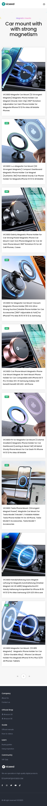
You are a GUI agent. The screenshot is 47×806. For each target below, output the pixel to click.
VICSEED (20, 800)
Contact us (6, 702)
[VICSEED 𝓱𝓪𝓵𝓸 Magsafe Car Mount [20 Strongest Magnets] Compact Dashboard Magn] (23, 141)
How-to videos (7, 734)
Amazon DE (7, 719)
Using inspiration (8, 749)
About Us (5, 698)
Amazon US (8, 714)
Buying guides (7, 745)
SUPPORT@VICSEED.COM (13, 778)
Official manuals (8, 729)
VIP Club (5, 760)
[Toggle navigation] (44, 4)
